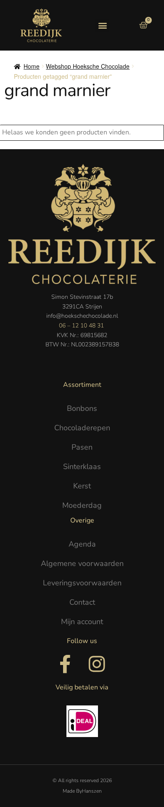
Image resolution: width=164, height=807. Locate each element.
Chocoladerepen (82, 428)
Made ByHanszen (82, 791)
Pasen (82, 447)
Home (32, 66)
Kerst (82, 486)
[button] (102, 25)
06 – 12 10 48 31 (81, 326)
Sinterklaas (82, 466)
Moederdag (82, 505)
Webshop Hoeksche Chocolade (88, 66)
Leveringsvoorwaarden (82, 583)
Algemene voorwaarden (82, 563)
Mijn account (82, 622)
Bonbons (82, 408)
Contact (82, 602)
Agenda (82, 544)
